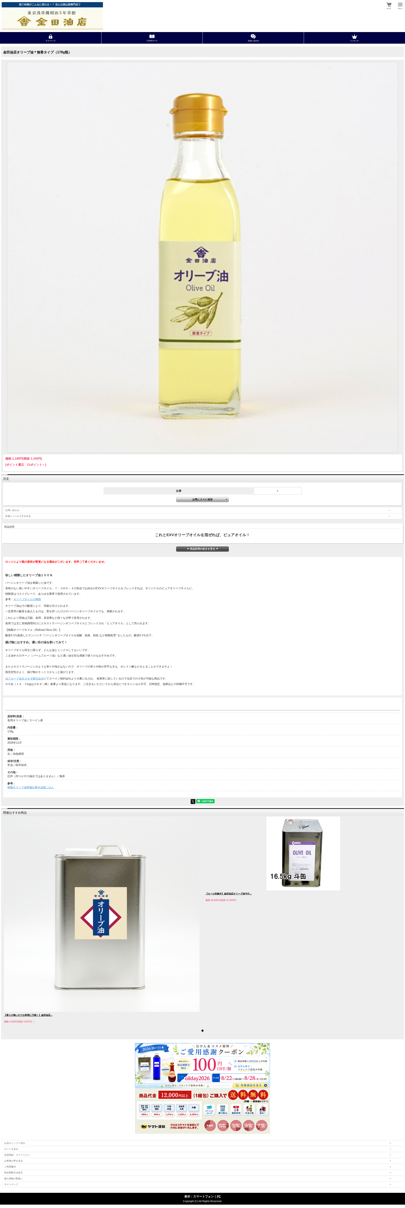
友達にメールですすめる (18, 516)
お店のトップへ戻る (14, 1143)
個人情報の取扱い (13, 1178)
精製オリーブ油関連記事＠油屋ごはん (30, 787)
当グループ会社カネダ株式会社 (24, 678)
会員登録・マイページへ (17, 1155)
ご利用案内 (10, 1166)
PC (219, 1196)
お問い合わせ (12, 510)
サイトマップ (11, 1184)
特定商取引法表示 (13, 1172)
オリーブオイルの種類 (27, 599)
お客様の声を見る (13, 1160)
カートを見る (11, 1149)
